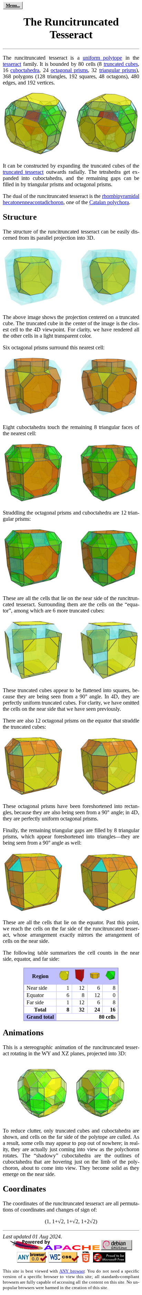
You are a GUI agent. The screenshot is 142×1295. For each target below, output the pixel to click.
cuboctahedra (24, 70)
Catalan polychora (109, 202)
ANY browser (71, 1271)
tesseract (12, 64)
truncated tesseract (23, 172)
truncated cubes (121, 64)
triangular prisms (117, 70)
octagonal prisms (69, 70)
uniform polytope (102, 58)
